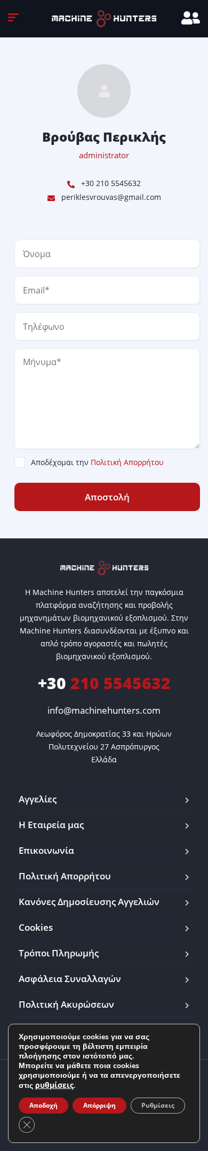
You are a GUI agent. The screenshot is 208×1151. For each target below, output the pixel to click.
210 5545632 (104, 683)
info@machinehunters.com (104, 710)
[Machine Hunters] (104, 18)
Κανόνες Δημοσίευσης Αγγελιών (89, 901)
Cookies (36, 927)
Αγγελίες (38, 799)
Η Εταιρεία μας (51, 824)
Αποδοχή (43, 1105)
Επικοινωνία (46, 850)
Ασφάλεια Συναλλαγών (70, 978)
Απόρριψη (99, 1105)
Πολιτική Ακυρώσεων (66, 1004)
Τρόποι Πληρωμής (59, 953)
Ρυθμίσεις (157, 1105)
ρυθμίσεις (54, 1085)
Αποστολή (107, 497)
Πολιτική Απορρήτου (127, 462)
